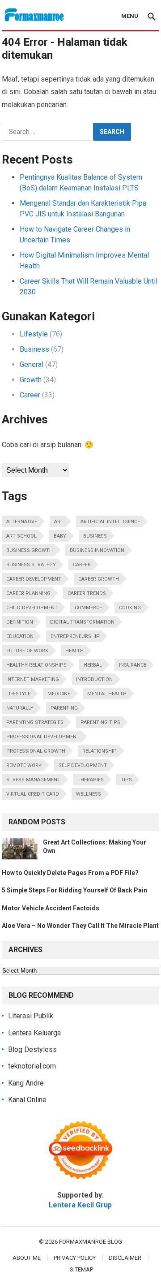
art (59, 522)
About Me (27, 1257)
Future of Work (27, 651)
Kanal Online (27, 1099)
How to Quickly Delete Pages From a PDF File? (70, 872)
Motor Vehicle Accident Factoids (50, 908)
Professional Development (43, 737)
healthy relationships (36, 665)
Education (20, 636)
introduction (94, 679)
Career (30, 395)
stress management (33, 780)
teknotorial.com (32, 1066)
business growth (29, 550)
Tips (126, 780)
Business (34, 349)
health (74, 651)
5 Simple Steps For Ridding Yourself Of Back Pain (74, 890)
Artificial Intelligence (110, 522)
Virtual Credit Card (32, 794)
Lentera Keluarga (34, 1033)
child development (32, 608)
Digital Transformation (82, 622)
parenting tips (100, 722)
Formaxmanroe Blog (90, 1241)
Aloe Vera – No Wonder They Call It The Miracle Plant (80, 925)
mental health (107, 694)
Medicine (58, 694)
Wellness (88, 794)
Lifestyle (34, 334)
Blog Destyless (32, 1049)
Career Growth (98, 579)
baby (60, 536)
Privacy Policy (75, 1257)
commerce (88, 608)
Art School (21, 536)
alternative (21, 522)
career (82, 565)
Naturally (20, 708)
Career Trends (87, 593)
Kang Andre (26, 1083)
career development (33, 579)
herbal (93, 665)
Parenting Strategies (35, 722)
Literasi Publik (30, 1016)
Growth (31, 379)
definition (19, 622)
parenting (64, 708)
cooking (130, 608)
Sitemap (81, 1269)
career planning (28, 593)
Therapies (90, 780)
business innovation (97, 550)
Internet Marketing (32, 679)
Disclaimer (125, 1257)
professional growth (35, 751)
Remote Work (24, 765)
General (31, 364)
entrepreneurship (75, 636)
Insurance (132, 665)
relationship (99, 751)
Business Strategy (31, 565)
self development (83, 765)
